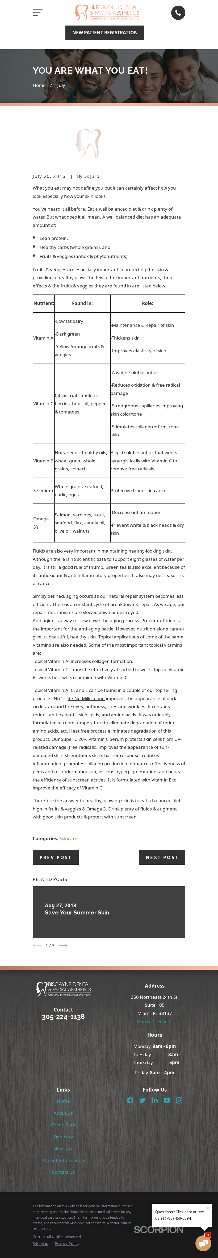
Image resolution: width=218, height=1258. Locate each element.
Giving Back (63, 1125)
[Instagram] (179, 1100)
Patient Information (63, 1160)
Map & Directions (155, 1021)
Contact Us (63, 1172)
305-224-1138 (63, 1017)
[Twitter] (142, 1100)
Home (63, 1101)
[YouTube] (167, 1100)
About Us (63, 1113)
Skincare (68, 838)
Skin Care (63, 1148)
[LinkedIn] (155, 1100)
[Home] (107, 13)
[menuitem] (40, 1243)
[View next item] (63, 946)
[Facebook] (130, 1100)
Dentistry (63, 1137)
